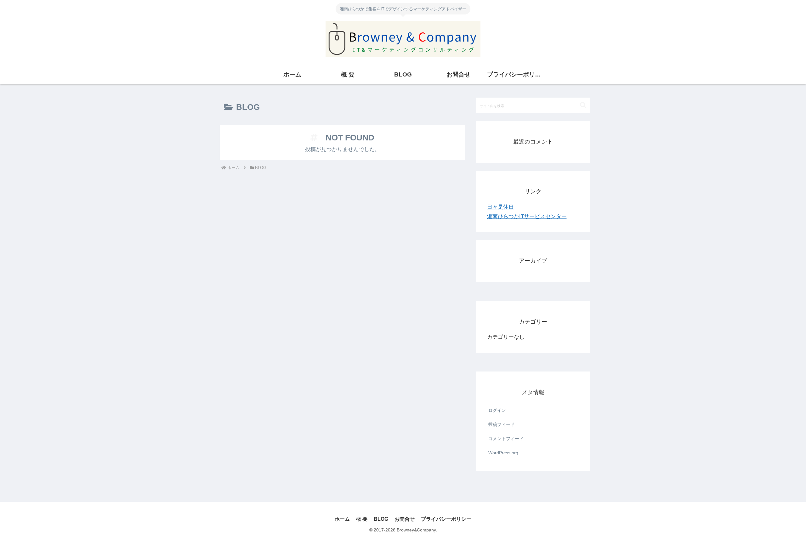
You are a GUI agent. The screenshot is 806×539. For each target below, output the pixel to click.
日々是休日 (500, 207)
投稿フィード (501, 424)
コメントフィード (506, 438)
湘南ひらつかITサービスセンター (527, 216)
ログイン (497, 410)
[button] (583, 105)
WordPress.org (503, 452)
